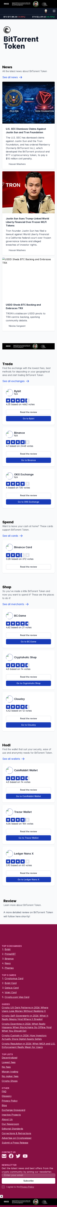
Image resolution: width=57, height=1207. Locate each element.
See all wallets (11, 758)
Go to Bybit (28, 418)
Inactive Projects (11, 1114)
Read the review (28, 412)
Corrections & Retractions (16, 1133)
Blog (4, 1105)
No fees (6, 1066)
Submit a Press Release (15, 1142)
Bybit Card (11, 983)
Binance (9, 958)
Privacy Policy (10, 1100)
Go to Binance (28, 460)
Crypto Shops (10, 1080)
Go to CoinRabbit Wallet (28, 796)
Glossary (7, 1096)
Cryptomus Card (14, 978)
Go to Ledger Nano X (28, 879)
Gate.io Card (12, 987)
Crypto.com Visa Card (17, 997)
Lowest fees (8, 1062)
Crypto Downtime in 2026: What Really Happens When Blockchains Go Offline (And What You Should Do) (26, 1027)
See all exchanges (13, 381)
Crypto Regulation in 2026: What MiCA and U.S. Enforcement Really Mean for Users (28, 1045)
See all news (10, 77)
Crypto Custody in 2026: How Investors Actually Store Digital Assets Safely (24, 1037)
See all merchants (13, 604)
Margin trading (10, 1071)
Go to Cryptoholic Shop (28, 683)
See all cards (10, 535)
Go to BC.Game (28, 641)
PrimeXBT (10, 953)
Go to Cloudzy (28, 725)
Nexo (8, 963)
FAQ (4, 1091)
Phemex (9, 967)
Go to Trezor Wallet (29, 838)
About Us (7, 1119)
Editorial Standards (12, 1128)
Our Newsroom (10, 1124)
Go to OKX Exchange (28, 502)
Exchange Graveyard (13, 1110)
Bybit (8, 949)
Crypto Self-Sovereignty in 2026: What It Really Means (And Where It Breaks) (25, 1017)
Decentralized (9, 1057)
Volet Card (11, 992)
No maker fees (10, 1076)
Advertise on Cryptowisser (17, 1138)
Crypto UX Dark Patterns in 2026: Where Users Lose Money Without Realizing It (25, 1009)
